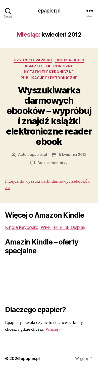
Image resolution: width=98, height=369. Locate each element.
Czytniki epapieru (33, 60)
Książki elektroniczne (49, 66)
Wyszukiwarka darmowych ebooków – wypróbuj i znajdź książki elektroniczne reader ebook (49, 116)
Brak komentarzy (52, 162)
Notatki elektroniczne (49, 72)
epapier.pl (49, 10)
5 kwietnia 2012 (72, 154)
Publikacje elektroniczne (49, 78)
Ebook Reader (69, 60)
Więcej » (53, 329)
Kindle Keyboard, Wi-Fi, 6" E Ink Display (45, 227)
